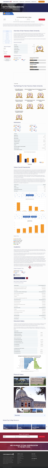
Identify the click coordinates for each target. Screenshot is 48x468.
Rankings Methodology (20, 458)
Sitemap (18, 461)
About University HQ (20, 455)
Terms (18, 463)
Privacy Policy (19, 462)
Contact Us (18, 459)
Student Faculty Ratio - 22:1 (18, 278)
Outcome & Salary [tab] (7, 40)
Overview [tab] (7, 31)
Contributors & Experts (20, 456)
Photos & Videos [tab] (7, 42)
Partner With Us (19, 460)
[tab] (46, 426)
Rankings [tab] (7, 33)
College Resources (34, 456)
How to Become (34, 455)
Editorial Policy (19, 457)
